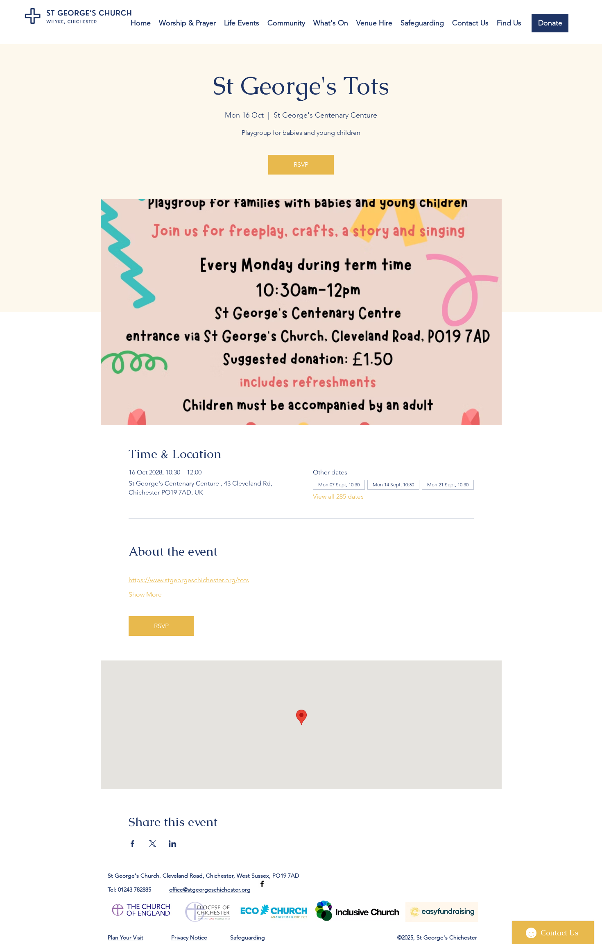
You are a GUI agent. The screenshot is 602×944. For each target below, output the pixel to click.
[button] (187, 23)
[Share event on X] (152, 843)
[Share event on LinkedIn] (173, 843)
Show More (145, 594)
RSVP (301, 164)
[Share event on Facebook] (132, 843)
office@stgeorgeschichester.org (210, 889)
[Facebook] (262, 884)
